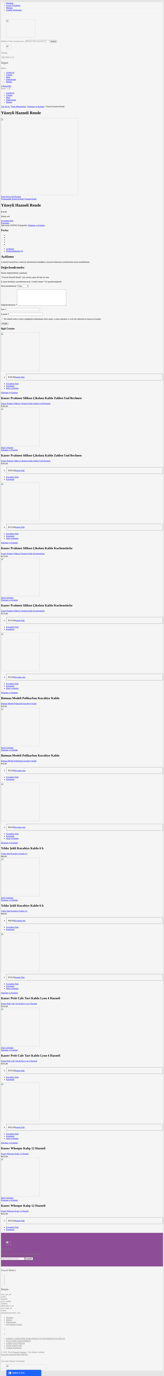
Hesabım (9, 3)
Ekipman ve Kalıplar (35, 106)
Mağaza (9, 8)
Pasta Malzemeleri (18, 106)
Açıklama (10, 249)
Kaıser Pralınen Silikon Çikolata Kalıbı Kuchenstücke (23, 554)
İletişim (9, 82)
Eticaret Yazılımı (19, 1352)
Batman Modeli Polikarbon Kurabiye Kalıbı (19, 703)
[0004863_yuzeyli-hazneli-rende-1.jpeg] (39, 194)
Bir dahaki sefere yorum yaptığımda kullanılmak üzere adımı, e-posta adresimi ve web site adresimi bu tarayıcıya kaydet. (52, 319)
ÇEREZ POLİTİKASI (15, 1343)
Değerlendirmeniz (9, 305)
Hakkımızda (11, 79)
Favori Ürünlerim (13, 5)
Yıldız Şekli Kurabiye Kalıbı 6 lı (14, 854)
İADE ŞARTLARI (14, 1345)
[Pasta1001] (6, 86)
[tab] (84, 249)
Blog (8, 77)
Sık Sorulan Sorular (14, 1324)
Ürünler (9, 75)
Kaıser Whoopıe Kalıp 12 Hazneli (15, 1154)
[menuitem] (10, 93)
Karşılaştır (5, 223)
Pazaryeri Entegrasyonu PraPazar (14, 1354)
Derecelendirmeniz (9, 286)
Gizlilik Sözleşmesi (14, 10)
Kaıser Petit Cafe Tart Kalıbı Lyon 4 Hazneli (19, 1004)
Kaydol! (29, 1259)
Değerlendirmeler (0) (14, 251)
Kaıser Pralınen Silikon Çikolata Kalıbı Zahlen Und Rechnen (25, 403)
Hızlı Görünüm (12, 388)
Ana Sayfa (5, 106)
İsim (3, 309)
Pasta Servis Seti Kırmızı (11, 197)
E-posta (5, 314)
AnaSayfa (10, 72)
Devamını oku (19, 677)
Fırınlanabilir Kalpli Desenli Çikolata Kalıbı (18, 199)
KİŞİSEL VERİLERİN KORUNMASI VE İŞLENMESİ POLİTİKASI (35, 1339)
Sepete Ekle (20, 377)
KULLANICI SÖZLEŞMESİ (18, 1341)
